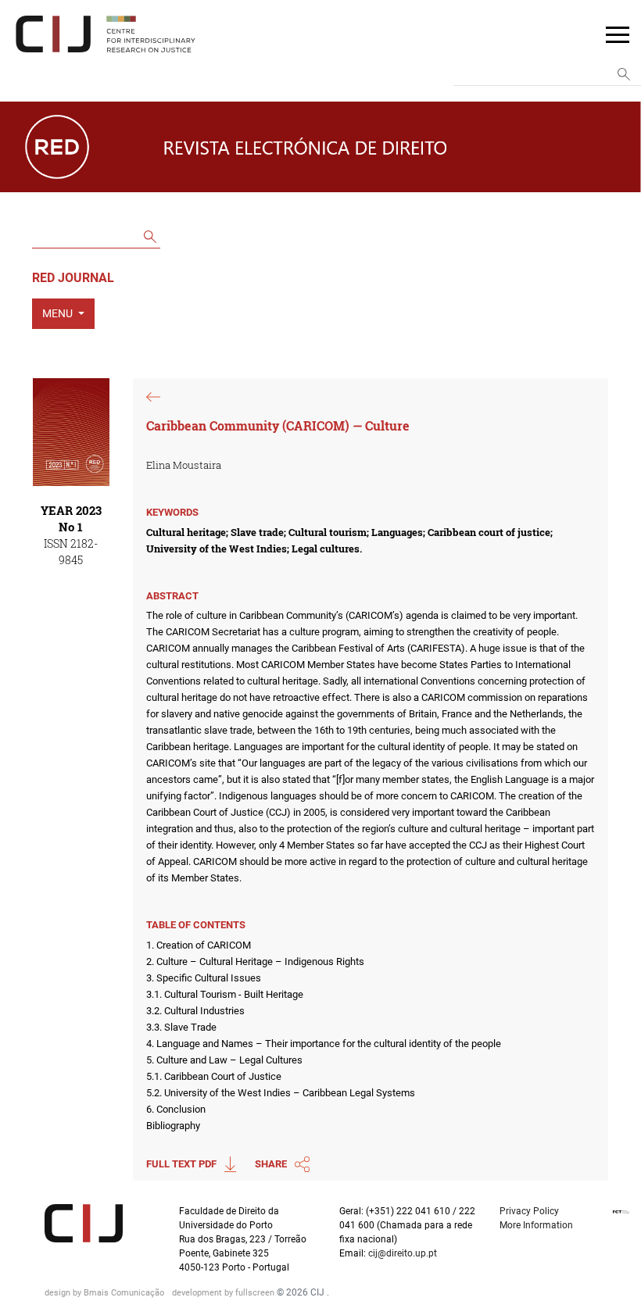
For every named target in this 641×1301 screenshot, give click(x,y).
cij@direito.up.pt (403, 1253)
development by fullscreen (224, 1293)
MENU (58, 313)
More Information (536, 1225)
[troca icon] (617, 33)
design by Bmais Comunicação (106, 1293)
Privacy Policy (529, 1211)
